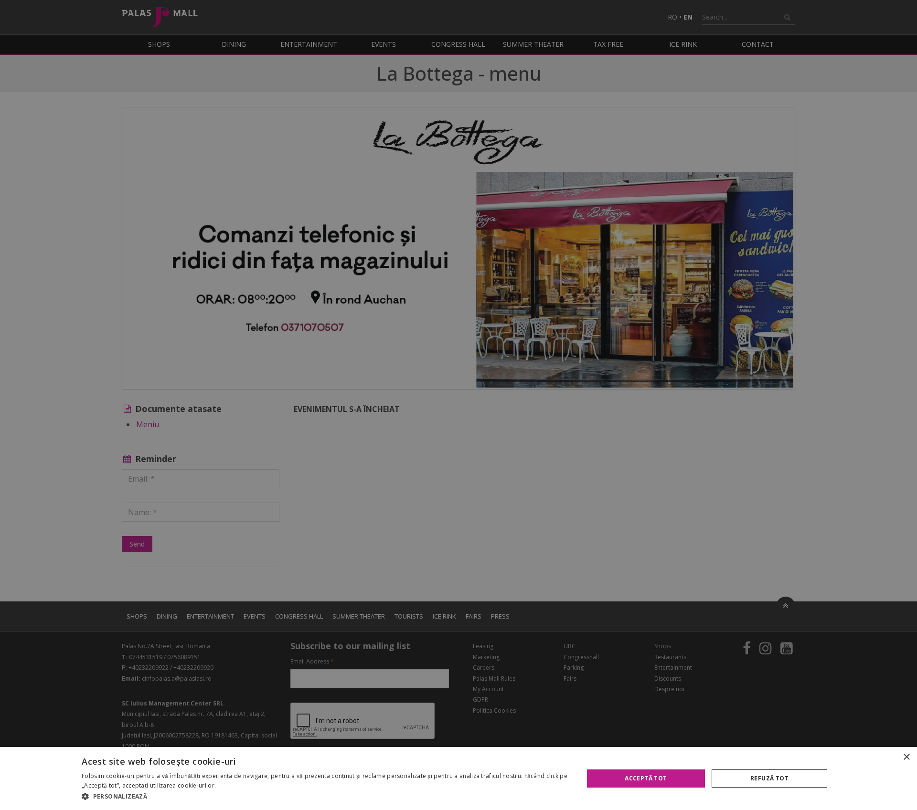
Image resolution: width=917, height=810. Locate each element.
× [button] (906, 757)
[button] (325, 796)
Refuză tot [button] (769, 778)
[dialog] (458, 778)
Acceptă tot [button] (646, 778)
